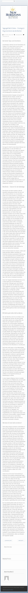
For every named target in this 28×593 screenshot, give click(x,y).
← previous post (8, 540)
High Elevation (10, 589)
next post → (21, 540)
